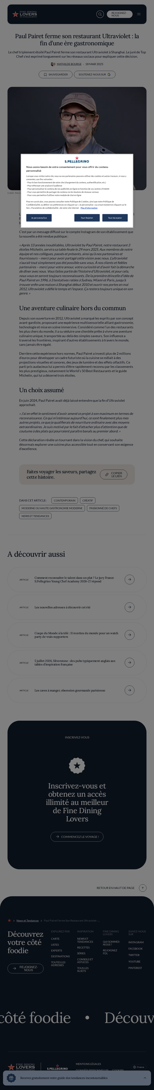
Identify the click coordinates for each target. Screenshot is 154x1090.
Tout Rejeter (87, 218)
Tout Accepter (115, 218)
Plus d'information (89, 208)
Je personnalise (39, 218)
